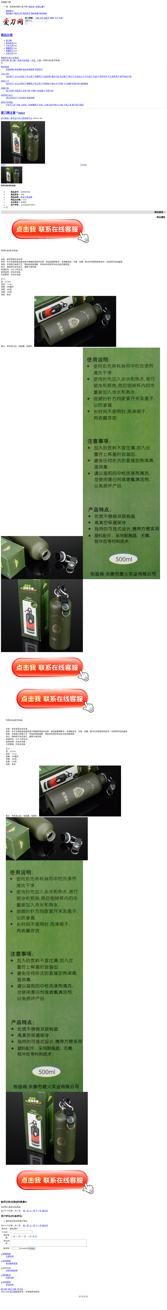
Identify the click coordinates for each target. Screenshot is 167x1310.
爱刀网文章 (8, 112)
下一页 (39, 1211)
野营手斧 (103, 76)
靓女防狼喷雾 (28, 69)
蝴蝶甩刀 (10, 48)
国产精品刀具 (126, 76)
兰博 (61, 18)
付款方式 (10, 53)
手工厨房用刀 (113, 76)
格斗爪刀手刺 (57, 84)
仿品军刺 (47, 76)
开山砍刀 (30, 76)
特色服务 (7, 1282)
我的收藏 (35, 13)
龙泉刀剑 (26, 91)
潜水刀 (71, 76)
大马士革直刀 (20, 76)
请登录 (31, 7)
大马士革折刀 (20, 84)
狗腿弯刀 (10, 51)
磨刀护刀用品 (78, 105)
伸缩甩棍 (18, 69)
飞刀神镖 (68, 84)
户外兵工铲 (11, 105)
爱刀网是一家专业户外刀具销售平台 (16, 118)
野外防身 (5, 67)
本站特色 (10, 1285)
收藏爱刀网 (6, 2)
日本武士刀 (79, 76)
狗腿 (52, 18)
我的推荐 (43, 13)
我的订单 (18, 13)
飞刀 (56, 18)
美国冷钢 (30, 98)
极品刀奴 (55, 76)
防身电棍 (10, 69)
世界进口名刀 (7, 95)
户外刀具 (10, 46)
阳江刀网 (12, 1289)
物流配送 (7, 1275)
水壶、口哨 (36, 60)
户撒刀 (34, 91)
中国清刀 (18, 91)
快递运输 (10, 1278)
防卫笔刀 (39, 84)
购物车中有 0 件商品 (10, 58)
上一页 (32, 1211)
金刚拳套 (84, 84)
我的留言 (26, 13)
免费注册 (40, 7)
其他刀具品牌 (26, 197)
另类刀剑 (49, 91)
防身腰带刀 (33, 105)
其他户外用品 (23, 60)
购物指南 (7, 1254)
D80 (41, 18)
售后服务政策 (12, 1263)
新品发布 (10, 43)
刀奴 (37, 18)
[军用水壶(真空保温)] (23, 163)
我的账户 (10, 11)
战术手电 (53, 105)
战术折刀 (10, 84)
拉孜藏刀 (41, 91)
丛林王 (46, 18)
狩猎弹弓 (39, 69)
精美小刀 (5, 81)
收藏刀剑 (5, 88)
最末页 (45, 1211)
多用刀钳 (76, 84)
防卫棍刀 (64, 76)
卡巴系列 (22, 98)
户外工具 (68, 105)
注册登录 (10, 1256)
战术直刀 (10, 76)
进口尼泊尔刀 (12, 98)
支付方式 (7, 1268)
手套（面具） (22, 105)
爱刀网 (9, 40)
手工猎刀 (89, 76)
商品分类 (7, 35)
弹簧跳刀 (47, 84)
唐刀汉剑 (10, 91)
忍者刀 (96, 76)
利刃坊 (20, 1289)
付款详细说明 (12, 1270)
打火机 (60, 105)
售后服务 (7, 1261)
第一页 (26, 1211)
